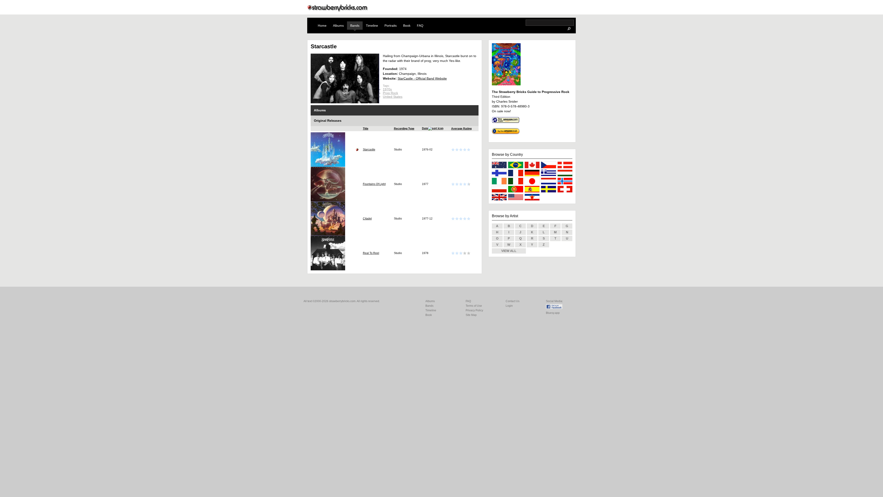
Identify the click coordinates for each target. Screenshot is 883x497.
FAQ (420, 25)
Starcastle (369, 149)
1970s (387, 89)
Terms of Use (474, 305)
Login (509, 305)
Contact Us (512, 301)
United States (392, 96)
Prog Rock (390, 93)
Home (322, 25)
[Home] (337, 11)
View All (508, 251)
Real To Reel (371, 253)
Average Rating (461, 128)
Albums (338, 25)
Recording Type (404, 128)
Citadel (367, 218)
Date (425, 128)
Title (365, 128)
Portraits (390, 25)
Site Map (471, 315)
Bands (354, 25)
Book (406, 25)
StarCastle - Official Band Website (422, 78)
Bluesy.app (553, 313)
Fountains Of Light (374, 184)
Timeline (372, 25)
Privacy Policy (474, 310)
